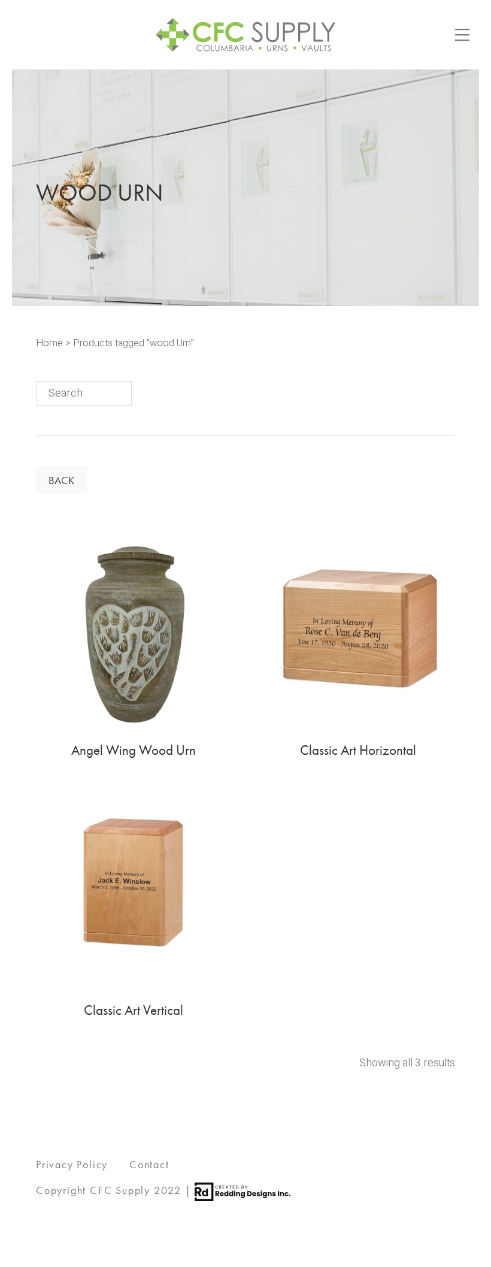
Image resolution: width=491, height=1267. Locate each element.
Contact (149, 1164)
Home (49, 343)
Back (61, 480)
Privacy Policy (72, 1164)
